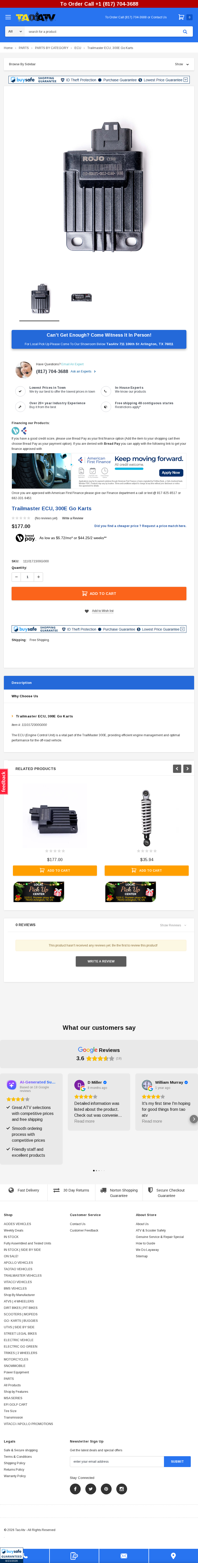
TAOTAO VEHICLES (18, 1269)
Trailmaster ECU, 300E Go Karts (110, 48)
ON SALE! (11, 1256)
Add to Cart (103, 594)
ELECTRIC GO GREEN (20, 1346)
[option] (99, 181)
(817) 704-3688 (52, 371)
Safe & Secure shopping (21, 1450)
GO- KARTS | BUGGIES (21, 1321)
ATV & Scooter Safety (151, 1230)
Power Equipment (16, 1372)
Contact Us (77, 1224)
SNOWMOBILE (15, 1366)
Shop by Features (16, 1392)
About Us (142, 1224)
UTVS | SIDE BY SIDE (19, 1327)
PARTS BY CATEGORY (51, 48)
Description (22, 683)
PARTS (24, 48)
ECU (78, 48)
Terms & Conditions (18, 1457)
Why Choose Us (25, 696)
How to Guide (145, 1243)
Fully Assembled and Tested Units (27, 1243)
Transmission (13, 1417)
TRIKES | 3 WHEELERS (20, 1353)
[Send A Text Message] (74, 1556)
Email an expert (72, 364)
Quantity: (19, 568)
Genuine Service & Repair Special (160, 1237)
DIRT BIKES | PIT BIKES (21, 1308)
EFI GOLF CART (15, 1404)
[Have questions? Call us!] (24, 1556)
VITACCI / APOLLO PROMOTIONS (28, 1424)
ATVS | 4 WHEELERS (19, 1301)
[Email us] (123, 1556)
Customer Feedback (84, 1230)
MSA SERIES (13, 1398)
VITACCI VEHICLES (18, 1282)
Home (8, 48)
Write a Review (72, 518)
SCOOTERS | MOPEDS (21, 1314)
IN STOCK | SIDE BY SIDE (22, 1250)
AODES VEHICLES (17, 1224)
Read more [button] (84, 1121)
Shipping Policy (14, 1463)
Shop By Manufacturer (19, 1295)
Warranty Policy (15, 1476)
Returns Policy (14, 1469)
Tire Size (10, 1411)
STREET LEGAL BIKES (20, 1333)
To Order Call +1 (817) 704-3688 (99, 4)
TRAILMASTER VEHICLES (23, 1275)
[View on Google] (79, 1085)
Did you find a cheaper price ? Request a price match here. (140, 526)
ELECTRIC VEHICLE (19, 1340)
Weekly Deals (13, 1230)
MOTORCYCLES (16, 1359)
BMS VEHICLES (15, 1288)
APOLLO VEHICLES (18, 1263)
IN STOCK (11, 1237)
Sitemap (141, 1256)
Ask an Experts (81, 371)
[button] (11, 1555)
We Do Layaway (147, 1250)
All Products (12, 1385)
